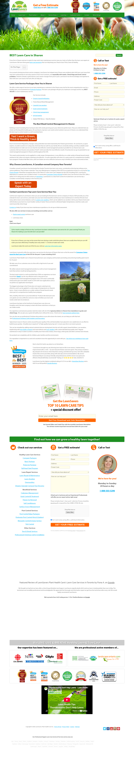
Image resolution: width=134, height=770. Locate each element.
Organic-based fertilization (41, 98)
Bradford (29, 741)
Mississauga (25, 744)
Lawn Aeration (29, 479)
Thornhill (50, 746)
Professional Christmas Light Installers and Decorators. (28, 318)
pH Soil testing (37, 115)
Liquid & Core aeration (40, 105)
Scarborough (34, 746)
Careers (72, 726)
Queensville (82, 744)
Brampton (35, 741)
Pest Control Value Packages (30, 514)
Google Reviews (52, 363)
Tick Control (29, 524)
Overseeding (29, 482)
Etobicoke (63, 741)
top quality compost (26, 329)
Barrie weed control (19, 214)
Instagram (115, 728)
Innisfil (77, 741)
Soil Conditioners (30, 503)
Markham (14, 744)
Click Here (37, 7)
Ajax (13, 741)
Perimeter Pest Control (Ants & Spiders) (30, 517)
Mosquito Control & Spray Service (30, 521)
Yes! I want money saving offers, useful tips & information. (107, 146)
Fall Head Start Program (29, 468)
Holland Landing (71, 741)
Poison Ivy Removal (30, 500)
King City (82, 741)
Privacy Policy (115, 158)
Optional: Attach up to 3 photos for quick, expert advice (109, 120)
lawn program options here (71, 313)
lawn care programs (36, 62)
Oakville (56, 744)
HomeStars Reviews (78, 361)
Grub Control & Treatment (30, 496)
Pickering (69, 744)
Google (111, 582)
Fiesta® (19, 276)
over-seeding (50, 329)
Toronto (56, 746)
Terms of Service (80, 530)
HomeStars (39, 176)
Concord (46, 741)
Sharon (39, 746)
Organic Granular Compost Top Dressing (29, 486)
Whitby (66, 746)
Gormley (58, 741)
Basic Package (30, 461)
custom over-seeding (42, 200)
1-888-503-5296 (52, 7)
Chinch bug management (41, 112)
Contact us (13, 207)
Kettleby (88, 741)
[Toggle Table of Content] (23, 67)
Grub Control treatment (40, 109)
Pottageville (75, 744)
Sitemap (77, 726)
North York (43, 744)
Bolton (24, 741)
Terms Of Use (57, 726)
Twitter (104, 728)
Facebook (108, 728)
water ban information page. (53, 246)
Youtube (111, 728)
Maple (92, 741)
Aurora (16, 741)
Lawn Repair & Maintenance (30, 475)
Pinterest (118, 728)
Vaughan (61, 746)
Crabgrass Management (29, 493)
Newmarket (32, 744)
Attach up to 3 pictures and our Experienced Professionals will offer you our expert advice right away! (69, 496)
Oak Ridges (50, 744)
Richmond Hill (89, 744)
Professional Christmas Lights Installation (29, 535)
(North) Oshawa (62, 744)
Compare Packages (30, 458)
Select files (109, 138)
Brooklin (41, 741)
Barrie (20, 741)
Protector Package (35, 89)
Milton (19, 744)
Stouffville (44, 746)
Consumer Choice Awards (54, 174)
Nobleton (38, 744)
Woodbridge (72, 746)
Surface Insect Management (29, 507)
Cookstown (52, 741)
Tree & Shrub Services (29, 531)
